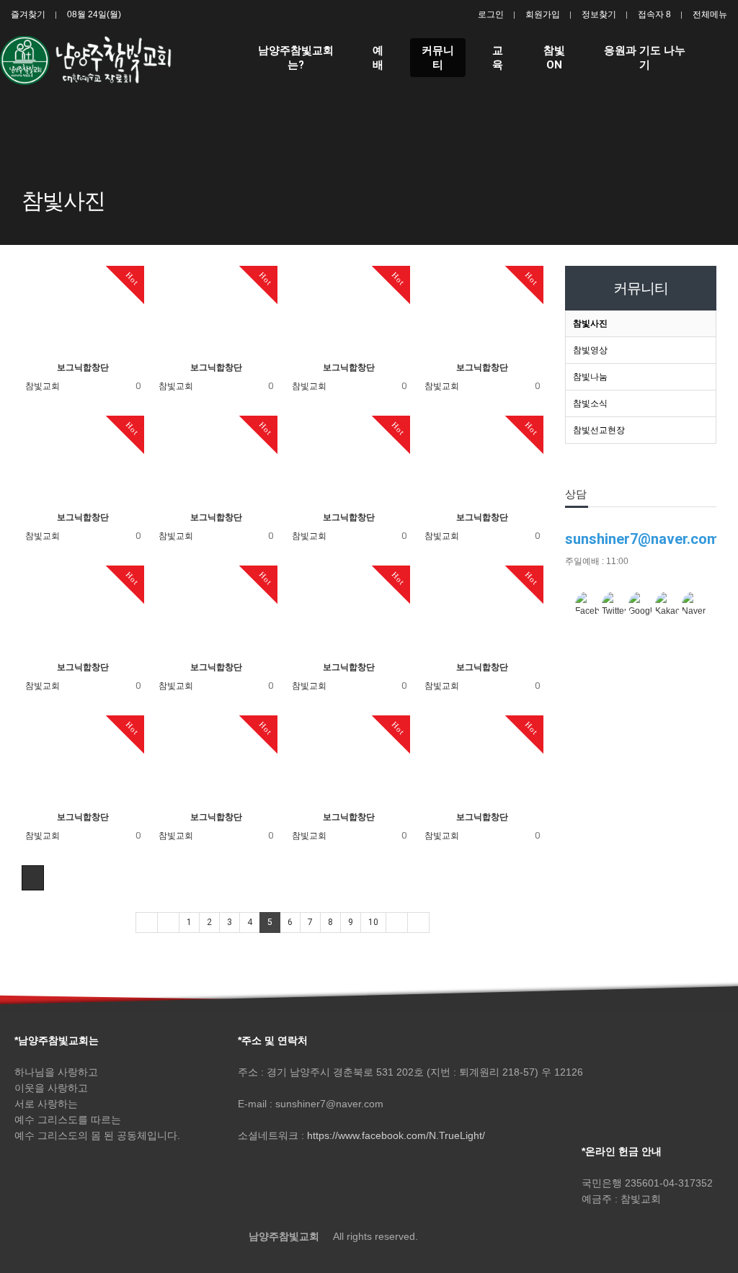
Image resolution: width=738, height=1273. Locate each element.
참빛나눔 (590, 377)
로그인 (491, 14)
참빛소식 (590, 403)
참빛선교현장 (599, 430)
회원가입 (542, 14)
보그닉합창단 (83, 367)
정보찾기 (599, 14)
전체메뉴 (710, 14)
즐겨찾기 (28, 14)
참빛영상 (590, 350)
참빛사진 (590, 323)
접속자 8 (654, 14)
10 (373, 922)
